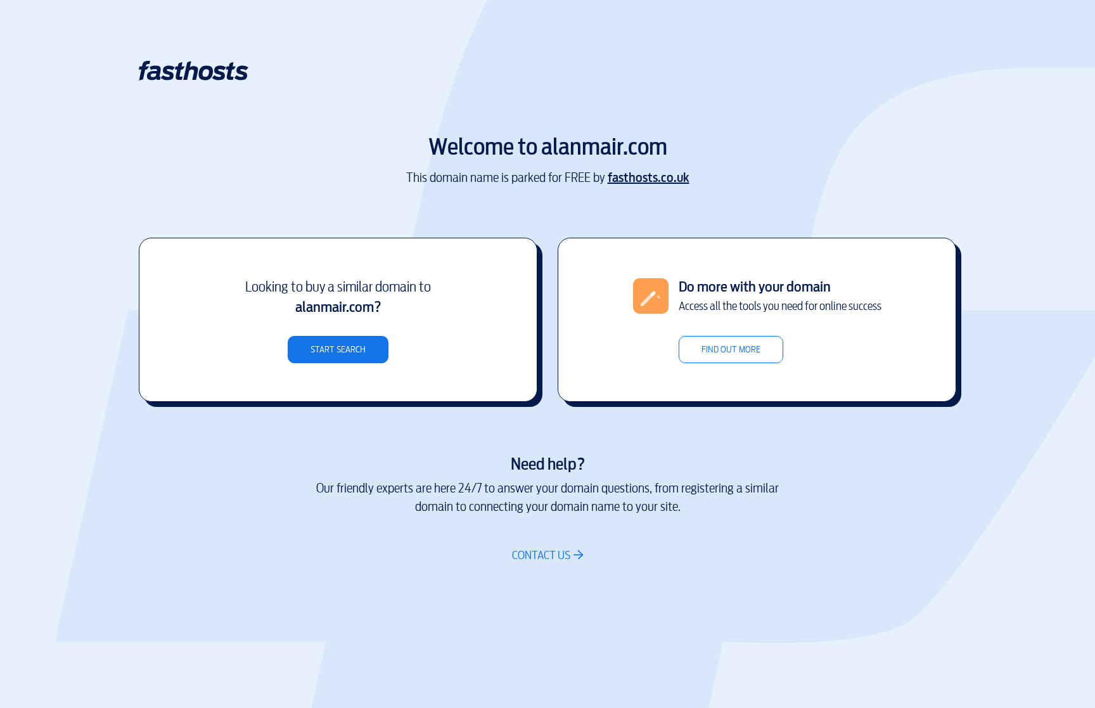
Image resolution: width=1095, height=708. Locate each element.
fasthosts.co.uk (648, 178)
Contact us (541, 554)
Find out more (730, 349)
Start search (338, 349)
